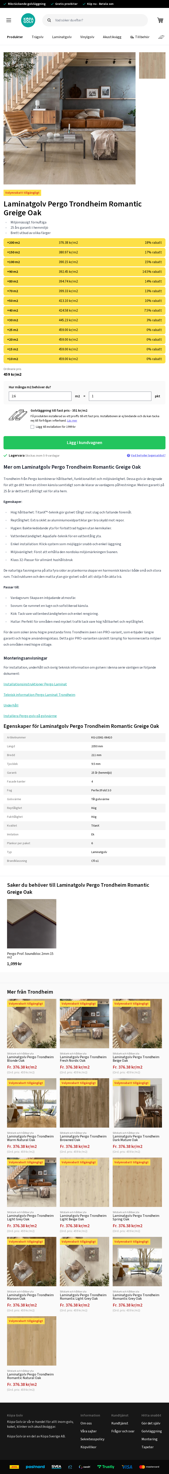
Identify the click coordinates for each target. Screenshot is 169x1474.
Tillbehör (142, 37)
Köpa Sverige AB (52, 1436)
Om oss (86, 1423)
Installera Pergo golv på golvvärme (30, 716)
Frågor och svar (122, 1431)
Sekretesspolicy (92, 1439)
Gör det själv (150, 1423)
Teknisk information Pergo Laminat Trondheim (39, 694)
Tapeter (147, 1447)
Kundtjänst (119, 1423)
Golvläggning (151, 1431)
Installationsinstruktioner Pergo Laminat (35, 684)
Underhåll (11, 705)
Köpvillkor (88, 1447)
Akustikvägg (112, 37)
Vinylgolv (87, 37)
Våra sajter (89, 1431)
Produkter (15, 37)
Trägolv (37, 37)
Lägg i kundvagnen (84, 443)
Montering (149, 1439)
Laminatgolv (62, 37)
